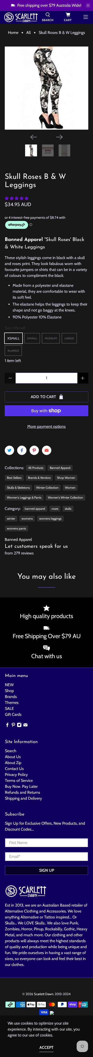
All (28, 33)
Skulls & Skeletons (18, 487)
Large (69, 338)
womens (27, 518)
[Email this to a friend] (46, 450)
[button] (17, 198)
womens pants (16, 528)
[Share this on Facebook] (22, 450)
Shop (9, 690)
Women (70, 487)
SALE (9, 708)
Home (13, 33)
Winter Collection (47, 487)
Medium (51, 338)
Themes (12, 702)
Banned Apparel (60, 468)
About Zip (13, 762)
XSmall (13, 338)
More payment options (46, 426)
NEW (9, 684)
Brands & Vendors (39, 478)
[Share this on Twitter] (9, 450)
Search (10, 750)
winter (11, 518)
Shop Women (66, 478)
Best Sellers (14, 478)
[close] (88, 5)
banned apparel (35, 508)
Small (32, 338)
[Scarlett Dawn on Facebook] (7, 725)
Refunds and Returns (22, 792)
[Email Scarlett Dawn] (25, 725)
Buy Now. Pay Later (21, 786)
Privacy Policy (16, 774)
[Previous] (33, 137)
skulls (68, 508)
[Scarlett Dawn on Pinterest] (13, 725)
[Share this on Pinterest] (34, 450)
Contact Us (14, 768)
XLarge (13, 351)
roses (55, 508)
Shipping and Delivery (23, 798)
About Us (13, 756)
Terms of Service (19, 780)
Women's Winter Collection (65, 497)
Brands (11, 696)
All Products (35, 468)
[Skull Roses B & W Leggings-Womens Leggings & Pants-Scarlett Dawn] (46, 88)
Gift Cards (13, 714)
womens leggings (50, 518)
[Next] (59, 137)
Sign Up (46, 870)
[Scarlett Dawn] (21, 17)
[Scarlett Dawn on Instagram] (19, 725)
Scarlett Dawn (43, 994)
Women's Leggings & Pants (24, 497)
